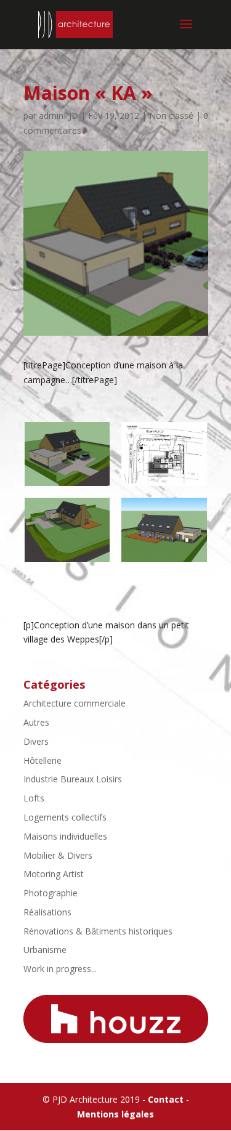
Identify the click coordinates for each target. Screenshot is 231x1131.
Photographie (50, 893)
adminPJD (58, 115)
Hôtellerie (42, 760)
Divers (36, 741)
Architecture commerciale (74, 703)
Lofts (33, 798)
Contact (166, 1099)
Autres (36, 722)
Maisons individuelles (65, 836)
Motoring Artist (53, 874)
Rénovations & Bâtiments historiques (97, 931)
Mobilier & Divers (57, 855)
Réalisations (47, 912)
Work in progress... (60, 969)
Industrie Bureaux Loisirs (72, 779)
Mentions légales (115, 1114)
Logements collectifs (65, 817)
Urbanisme (45, 949)
